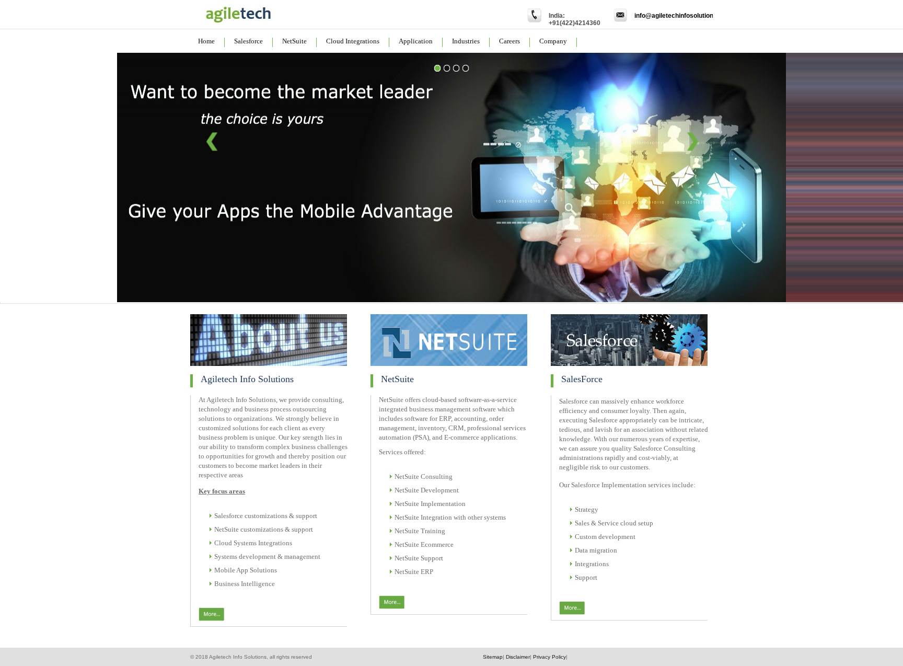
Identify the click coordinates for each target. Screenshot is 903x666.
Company (553, 41)
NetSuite (294, 41)
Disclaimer (518, 657)
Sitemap (493, 657)
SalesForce (582, 379)
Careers (509, 41)
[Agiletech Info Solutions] (237, 23)
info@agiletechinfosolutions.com (683, 15)
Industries (466, 41)
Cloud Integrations (352, 41)
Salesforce (248, 41)
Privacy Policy (549, 657)
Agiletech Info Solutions (247, 379)
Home (206, 41)
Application (416, 41)
